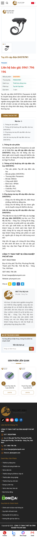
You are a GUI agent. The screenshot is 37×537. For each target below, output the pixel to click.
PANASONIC (17, 80)
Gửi (31, 349)
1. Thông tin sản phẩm (10, 124)
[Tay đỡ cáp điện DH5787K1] (7, 47)
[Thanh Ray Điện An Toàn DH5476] (27, 375)
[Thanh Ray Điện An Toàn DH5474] (9, 375)
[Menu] (2, 3)
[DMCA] (9, 497)
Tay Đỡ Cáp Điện (18, 86)
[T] (3, 420)
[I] (12, 420)
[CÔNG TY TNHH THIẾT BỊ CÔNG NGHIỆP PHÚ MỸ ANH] (18, 3)
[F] (21, 420)
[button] (33, 383)
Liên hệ (10, 392)
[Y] (7, 420)
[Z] (16, 420)
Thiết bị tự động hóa (19, 83)
